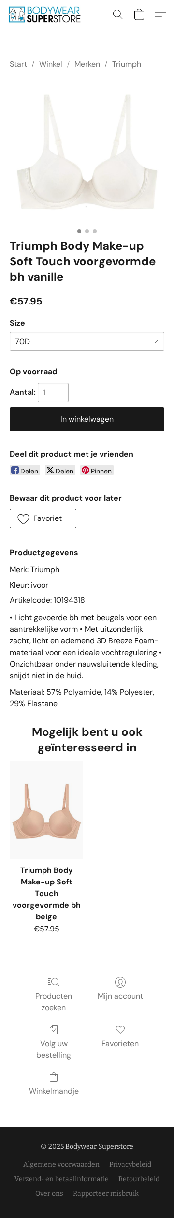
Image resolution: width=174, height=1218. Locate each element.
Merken (87, 64)
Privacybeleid (130, 1164)
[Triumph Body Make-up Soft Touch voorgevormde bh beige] (46, 810)
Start (18, 64)
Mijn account (120, 996)
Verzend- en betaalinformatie (61, 1179)
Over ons (49, 1193)
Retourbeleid (139, 1179)
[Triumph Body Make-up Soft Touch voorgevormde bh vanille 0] (87, 152)
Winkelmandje (54, 1091)
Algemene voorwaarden (61, 1164)
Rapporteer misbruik (106, 1193)
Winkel (50, 64)
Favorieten (120, 1043)
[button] (46, 14)
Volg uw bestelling (53, 1049)
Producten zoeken (53, 1002)
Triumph (126, 64)
